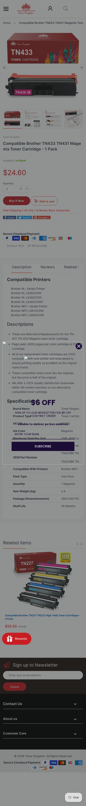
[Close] (79, 346)
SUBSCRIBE (43, 446)
